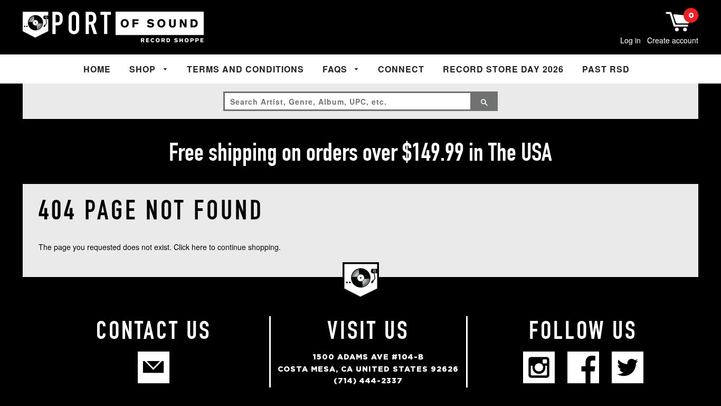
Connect (401, 69)
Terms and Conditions (245, 69)
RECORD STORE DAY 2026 (503, 69)
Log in (630, 40)
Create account (672, 40)
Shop (143, 69)
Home (97, 69)
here (199, 247)
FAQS (336, 69)
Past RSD (606, 69)
